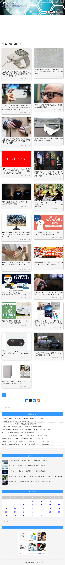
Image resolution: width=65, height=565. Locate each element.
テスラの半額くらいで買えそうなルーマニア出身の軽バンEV (48, 354)
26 (59, 512)
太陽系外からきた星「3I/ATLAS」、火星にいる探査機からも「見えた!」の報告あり (48, 71)
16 (32, 508)
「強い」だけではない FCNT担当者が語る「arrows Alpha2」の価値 (28, 460)
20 (6, 512)
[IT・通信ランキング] (51, 12)
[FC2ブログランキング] (59, 12)
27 (6, 516)
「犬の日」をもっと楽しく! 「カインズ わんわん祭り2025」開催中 (48, 233)
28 (15, 516)
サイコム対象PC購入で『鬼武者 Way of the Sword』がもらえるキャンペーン (22, 421)
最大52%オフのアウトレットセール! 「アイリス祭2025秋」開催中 (48, 263)
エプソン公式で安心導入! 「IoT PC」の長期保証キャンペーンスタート (16, 294)
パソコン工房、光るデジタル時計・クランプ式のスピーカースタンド (20, 432)
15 (23, 508)
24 (41, 512)
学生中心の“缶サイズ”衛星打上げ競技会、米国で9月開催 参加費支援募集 (21, 427)
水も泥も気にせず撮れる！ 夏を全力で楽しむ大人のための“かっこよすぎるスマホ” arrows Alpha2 (35, 476)
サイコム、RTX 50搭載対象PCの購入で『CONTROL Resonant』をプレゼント (22, 418)
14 (15, 508)
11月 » (8, 521)
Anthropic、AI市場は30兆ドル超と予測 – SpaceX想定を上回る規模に (28, 471)
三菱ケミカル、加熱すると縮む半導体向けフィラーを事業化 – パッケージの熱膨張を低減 (25, 441)
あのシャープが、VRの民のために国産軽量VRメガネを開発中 (48, 139)
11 (50, 505)
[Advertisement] (32, 30)
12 (59, 505)
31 (41, 516)
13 (6, 508)
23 (32, 512)
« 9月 (3, 521)
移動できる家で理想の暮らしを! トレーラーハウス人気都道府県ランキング (16, 322)
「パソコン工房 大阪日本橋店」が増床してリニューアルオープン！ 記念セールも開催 (24, 435)
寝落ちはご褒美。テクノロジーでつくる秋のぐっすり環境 (16, 203)
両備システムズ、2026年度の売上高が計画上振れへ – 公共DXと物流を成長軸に (30, 481)
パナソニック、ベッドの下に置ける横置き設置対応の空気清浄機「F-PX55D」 (22, 424)
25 (50, 512)
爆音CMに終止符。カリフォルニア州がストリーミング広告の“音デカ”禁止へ (48, 293)
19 (59, 508)
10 (41, 505)
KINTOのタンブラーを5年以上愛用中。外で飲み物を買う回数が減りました (16, 264)
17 (41, 508)
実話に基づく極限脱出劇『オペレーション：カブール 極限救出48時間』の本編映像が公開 (26, 444)
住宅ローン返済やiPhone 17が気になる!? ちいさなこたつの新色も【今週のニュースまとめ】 (48, 323)
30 (32, 516)
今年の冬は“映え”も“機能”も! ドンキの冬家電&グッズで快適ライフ (16, 382)
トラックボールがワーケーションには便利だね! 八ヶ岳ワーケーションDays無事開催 (48, 204)
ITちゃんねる (10, 3)
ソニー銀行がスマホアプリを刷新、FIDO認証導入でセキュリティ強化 (28, 466)
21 (15, 512)
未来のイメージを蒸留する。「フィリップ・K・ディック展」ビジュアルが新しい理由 (48, 174)
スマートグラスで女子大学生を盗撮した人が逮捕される (48, 106)
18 (50, 508)
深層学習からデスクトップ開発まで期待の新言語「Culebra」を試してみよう (22, 438)
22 (23, 512)
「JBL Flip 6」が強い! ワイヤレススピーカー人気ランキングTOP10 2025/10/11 (16, 353)
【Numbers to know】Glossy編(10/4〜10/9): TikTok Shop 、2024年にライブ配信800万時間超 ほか (16, 171)
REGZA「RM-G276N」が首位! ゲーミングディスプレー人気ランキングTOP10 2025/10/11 (16, 234)
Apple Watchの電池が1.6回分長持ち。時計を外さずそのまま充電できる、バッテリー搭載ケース (16, 74)
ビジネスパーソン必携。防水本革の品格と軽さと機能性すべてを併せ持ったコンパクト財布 (16, 141)
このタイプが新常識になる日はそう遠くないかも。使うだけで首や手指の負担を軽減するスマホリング (16, 107)
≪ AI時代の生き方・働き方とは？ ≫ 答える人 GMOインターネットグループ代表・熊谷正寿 (27, 429)
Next (15, 395)
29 (23, 516)
